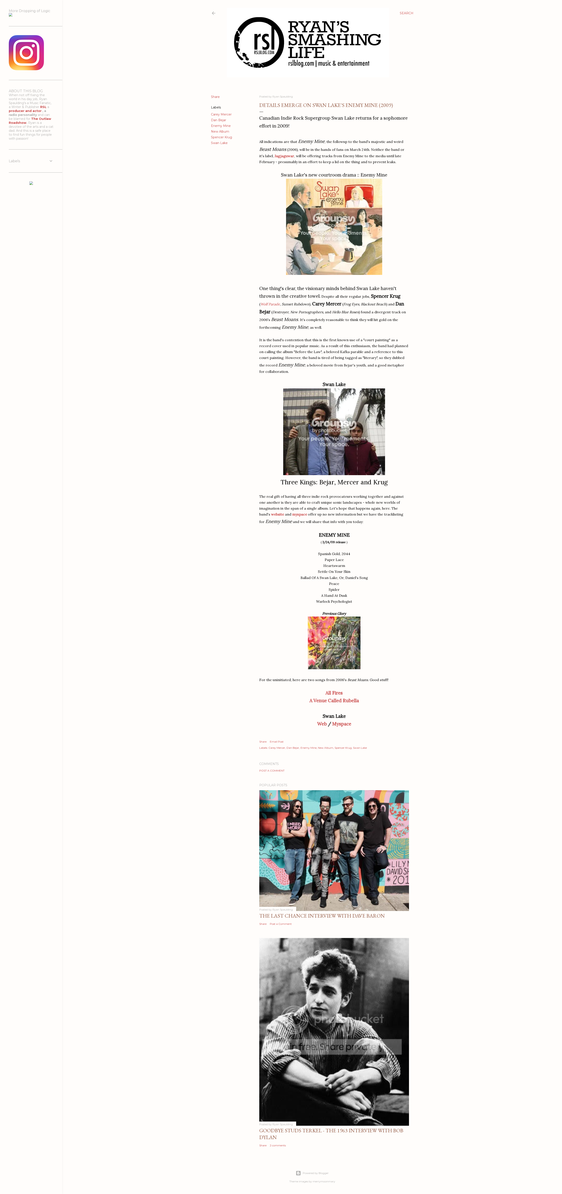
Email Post (277, 741)
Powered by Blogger (316, 1173)
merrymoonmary (324, 1181)
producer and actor (25, 111)
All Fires (334, 693)
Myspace (341, 724)
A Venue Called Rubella (334, 700)
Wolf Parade (270, 304)
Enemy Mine (221, 126)
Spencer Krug (221, 137)
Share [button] (215, 97)
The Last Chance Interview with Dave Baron (322, 915)
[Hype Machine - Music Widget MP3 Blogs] (31, 184)
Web (322, 724)
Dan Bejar (218, 120)
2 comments (278, 1145)
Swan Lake (219, 143)
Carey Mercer (221, 114)
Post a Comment (272, 770)
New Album (220, 131)
